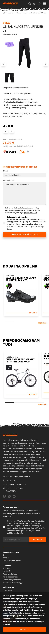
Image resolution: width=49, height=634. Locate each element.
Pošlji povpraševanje (24, 234)
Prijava (37, 539)
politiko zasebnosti (14, 533)
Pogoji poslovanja (10, 574)
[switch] (39, 3)
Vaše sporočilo (9, 180)
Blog (4, 555)
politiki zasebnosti (30, 213)
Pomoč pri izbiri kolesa (12, 560)
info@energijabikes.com (16, 484)
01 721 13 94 (11, 480)
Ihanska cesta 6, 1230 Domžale (18, 477)
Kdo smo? (7, 568)
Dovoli (24, 629)
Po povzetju (7, 590)
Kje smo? (6, 571)
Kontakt (6, 558)
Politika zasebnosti (10, 577)
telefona (34, 463)
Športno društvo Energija (13, 582)
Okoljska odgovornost (12, 579)
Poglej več (42, 323)
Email (5, 171)
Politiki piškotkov (31, 610)
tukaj (9, 229)
